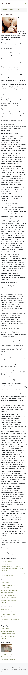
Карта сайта (22, 669)
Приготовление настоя (8, 633)
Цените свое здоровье (8, 561)
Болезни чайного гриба (8, 600)
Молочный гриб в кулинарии (10, 619)
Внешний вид (5, 582)
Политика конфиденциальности (9, 669)
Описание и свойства (8, 612)
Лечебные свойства (7, 592)
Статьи (3, 602)
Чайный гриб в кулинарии (9, 597)
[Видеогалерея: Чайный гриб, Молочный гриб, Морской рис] (6, 648)
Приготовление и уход (8, 585)
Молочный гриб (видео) (8, 657)
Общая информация (7, 631)
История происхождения (9, 590)
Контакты (3, 671)
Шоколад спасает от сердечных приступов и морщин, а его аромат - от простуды (13, 568)
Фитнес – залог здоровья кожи (11, 564)
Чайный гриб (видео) (7, 654)
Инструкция (5, 587)
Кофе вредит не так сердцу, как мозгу (13, 573)
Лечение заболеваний (8, 636)
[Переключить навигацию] (25, 3)
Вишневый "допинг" (7, 575)
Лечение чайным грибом (9, 595)
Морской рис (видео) (8, 659)
